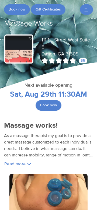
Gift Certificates (48, 9)
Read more (15, 164)
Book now (17, 9)
